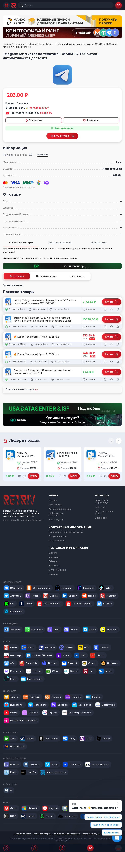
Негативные (76, 276)
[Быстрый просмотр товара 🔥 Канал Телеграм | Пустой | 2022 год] (105, 362)
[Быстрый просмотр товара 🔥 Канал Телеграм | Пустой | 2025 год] (105, 344)
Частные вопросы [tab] (60, 242)
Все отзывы (16, 276)
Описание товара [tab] (21, 242)
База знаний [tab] (99, 242)
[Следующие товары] (119, 441)
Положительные (46, 276)
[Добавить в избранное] (111, 309)
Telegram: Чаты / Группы (41, 44)
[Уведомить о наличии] (118, 309)
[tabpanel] (62, 253)
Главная (7, 44)
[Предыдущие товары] (111, 441)
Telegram (19, 44)
